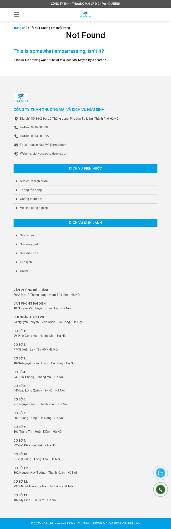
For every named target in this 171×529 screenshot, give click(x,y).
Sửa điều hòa (29, 253)
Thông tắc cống (31, 190)
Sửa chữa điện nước (34, 181)
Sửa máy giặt (29, 244)
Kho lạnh (26, 262)
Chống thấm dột (31, 199)
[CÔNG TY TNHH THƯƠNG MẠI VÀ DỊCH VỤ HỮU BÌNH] (85, 14)
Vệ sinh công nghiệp (34, 208)
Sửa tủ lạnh (27, 235)
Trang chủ (20, 28)
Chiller (24, 271)
